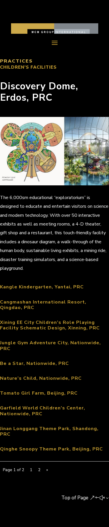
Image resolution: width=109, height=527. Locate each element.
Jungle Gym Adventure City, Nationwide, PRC (50, 346)
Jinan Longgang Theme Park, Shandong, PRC (49, 431)
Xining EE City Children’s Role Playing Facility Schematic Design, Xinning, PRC (50, 325)
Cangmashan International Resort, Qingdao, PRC (43, 305)
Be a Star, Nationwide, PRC (34, 363)
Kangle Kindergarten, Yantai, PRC (42, 287)
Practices (16, 61)
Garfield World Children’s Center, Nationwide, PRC (42, 411)
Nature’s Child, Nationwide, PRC (41, 378)
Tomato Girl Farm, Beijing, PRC (39, 393)
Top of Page (74, 497)
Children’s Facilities (28, 67)
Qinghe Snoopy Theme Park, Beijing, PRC (51, 449)
